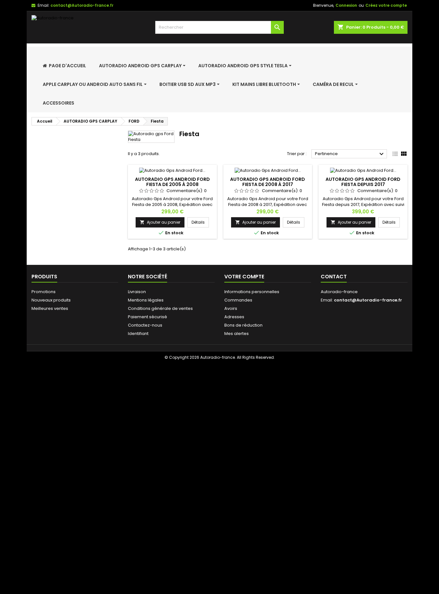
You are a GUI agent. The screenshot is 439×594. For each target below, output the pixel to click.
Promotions (43, 292)
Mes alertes (236, 333)
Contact (334, 276)
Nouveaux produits (51, 300)
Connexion (346, 5)
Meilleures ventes (49, 308)
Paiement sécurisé (147, 317)
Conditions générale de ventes (160, 308)
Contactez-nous (145, 325)
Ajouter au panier (160, 222)
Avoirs (230, 308)
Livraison (137, 292)
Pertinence (350, 154)
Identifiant (138, 333)
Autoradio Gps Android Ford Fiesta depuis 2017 (363, 182)
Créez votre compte (386, 5)
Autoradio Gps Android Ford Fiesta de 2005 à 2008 (172, 182)
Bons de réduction (243, 325)
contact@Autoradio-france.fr (81, 5)
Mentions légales (146, 300)
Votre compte (244, 276)
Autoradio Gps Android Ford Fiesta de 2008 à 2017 (267, 182)
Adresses (234, 317)
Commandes (238, 300)
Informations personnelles (251, 292)
